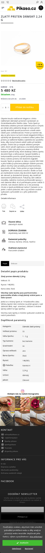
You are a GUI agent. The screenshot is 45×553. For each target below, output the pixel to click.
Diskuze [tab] (14, 263)
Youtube (8, 448)
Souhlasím (24, 543)
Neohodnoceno (18, 81)
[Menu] (3, 7)
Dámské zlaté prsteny (31, 326)
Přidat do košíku (25, 107)
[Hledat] (37, 2)
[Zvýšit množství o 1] (8, 107)
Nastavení (29, 548)
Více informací (36, 536)
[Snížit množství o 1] (3, 107)
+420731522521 (11, 438)
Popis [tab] (5, 263)
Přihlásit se (22, 517)
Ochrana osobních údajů (11, 473)
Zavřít (38, 216)
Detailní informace (8, 198)
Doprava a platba (8, 467)
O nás (3, 464)
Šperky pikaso (11, 441)
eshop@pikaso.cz (12, 434)
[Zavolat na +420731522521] (8, 2)
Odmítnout (16, 548)
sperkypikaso (10, 445)
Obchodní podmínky (9, 470)
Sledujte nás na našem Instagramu (23, 394)
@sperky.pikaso (11, 451)
